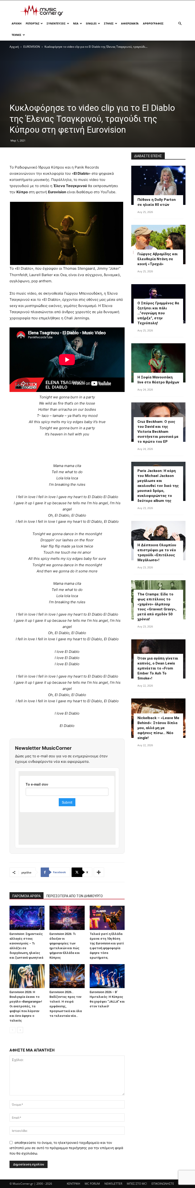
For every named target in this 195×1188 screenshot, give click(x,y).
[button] (179, 23)
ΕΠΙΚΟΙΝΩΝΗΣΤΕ (162, 1184)
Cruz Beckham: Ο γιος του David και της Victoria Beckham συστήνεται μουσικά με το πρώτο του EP (158, 432)
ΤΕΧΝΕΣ (16, 35)
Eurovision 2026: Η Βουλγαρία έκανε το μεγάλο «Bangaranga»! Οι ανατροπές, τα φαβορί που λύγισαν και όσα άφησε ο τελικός (26, 1006)
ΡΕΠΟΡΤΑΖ (32, 23)
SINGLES (91, 23)
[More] (99, 872)
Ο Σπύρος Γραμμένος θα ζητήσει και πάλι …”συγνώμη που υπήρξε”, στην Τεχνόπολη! (158, 313)
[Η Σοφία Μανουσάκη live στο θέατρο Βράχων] (158, 362)
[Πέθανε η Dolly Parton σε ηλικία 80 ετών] (158, 185)
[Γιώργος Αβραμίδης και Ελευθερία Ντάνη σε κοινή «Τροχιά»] (158, 244)
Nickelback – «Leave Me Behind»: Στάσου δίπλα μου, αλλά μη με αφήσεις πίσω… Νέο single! (158, 728)
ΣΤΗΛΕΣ (109, 23)
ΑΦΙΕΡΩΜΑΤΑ (130, 23)
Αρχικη (16, 23)
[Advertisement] (129, 11)
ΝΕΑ (75, 23)
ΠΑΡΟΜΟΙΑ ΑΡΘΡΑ (26, 896)
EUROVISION (31, 47)
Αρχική (14, 47)
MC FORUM (92, 1184)
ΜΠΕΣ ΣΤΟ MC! (137, 1184)
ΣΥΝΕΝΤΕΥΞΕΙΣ (56, 23)
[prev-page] (12, 1030)
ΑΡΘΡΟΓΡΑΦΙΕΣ (153, 23)
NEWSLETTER (113, 1184)
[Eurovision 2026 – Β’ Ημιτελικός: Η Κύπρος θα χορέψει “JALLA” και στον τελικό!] (107, 976)
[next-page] (20, 1030)
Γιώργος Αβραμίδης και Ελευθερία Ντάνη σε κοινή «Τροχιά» (157, 259)
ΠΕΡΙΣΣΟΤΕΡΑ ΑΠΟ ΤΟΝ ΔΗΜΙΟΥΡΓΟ (74, 896)
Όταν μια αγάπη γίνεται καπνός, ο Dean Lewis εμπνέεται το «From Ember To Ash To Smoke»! (157, 668)
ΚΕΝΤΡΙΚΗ (73, 1184)
